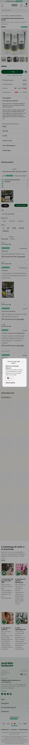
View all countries (10, 382)
